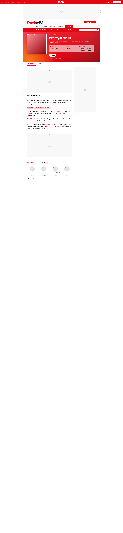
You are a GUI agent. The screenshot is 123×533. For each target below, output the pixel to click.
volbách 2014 (59, 111)
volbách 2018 (61, 113)
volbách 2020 (36, 121)
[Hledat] (97, 30)
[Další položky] (74, 30)
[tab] (30, 26)
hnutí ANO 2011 (31, 113)
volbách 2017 (50, 126)
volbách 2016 (32, 119)
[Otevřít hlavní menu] (2, 2)
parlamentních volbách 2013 (52, 124)
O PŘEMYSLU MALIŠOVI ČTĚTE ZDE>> (39, 108)
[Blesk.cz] (61, 2)
